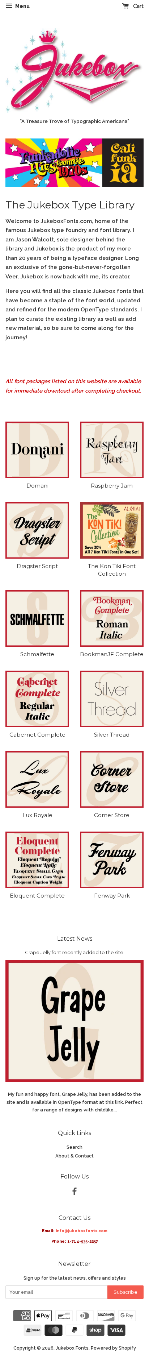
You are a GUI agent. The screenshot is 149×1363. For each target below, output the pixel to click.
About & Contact (74, 1156)
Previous (21, 162)
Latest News (74, 938)
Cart (138, 6)
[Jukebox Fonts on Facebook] (74, 1193)
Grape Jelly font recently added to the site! (74, 952)
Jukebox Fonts (72, 1348)
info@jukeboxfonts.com (81, 1231)
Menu (22, 6)
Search (74, 1147)
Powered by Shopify (113, 1348)
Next (128, 162)
